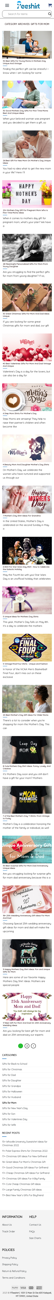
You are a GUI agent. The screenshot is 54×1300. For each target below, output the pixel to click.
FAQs (32, 1231)
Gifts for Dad (9, 1075)
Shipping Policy (10, 1264)
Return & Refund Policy (14, 1271)
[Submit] (50, 14)
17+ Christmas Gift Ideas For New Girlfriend (24, 1156)
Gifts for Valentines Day (14, 1119)
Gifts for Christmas (12, 1069)
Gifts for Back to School (14, 1063)
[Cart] (50, 5)
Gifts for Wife (9, 1124)
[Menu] (7, 4)
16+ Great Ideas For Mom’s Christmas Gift (24, 1161)
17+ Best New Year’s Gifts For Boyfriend (22, 1195)
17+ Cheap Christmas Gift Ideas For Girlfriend (25, 1173)
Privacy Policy (9, 1257)
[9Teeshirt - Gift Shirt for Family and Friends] (28, 5)
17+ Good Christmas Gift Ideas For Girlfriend (25, 1167)
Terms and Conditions (13, 1277)
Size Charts (35, 1238)
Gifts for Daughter (11, 1080)
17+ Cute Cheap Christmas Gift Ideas (21, 1184)
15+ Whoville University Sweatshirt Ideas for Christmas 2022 (24, 1143)
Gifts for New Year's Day (15, 1108)
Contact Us (35, 1224)
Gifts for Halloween (12, 1091)
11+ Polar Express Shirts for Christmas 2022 (25, 1150)
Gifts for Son (8, 1113)
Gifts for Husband (11, 1097)
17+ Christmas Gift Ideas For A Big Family (23, 1178)
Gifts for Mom (9, 1102)
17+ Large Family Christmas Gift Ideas (22, 1189)
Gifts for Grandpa (11, 1086)
